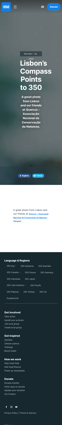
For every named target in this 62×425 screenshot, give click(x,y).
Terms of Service (28, 413)
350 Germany (46, 272)
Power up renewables (14, 370)
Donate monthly (11, 383)
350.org (10, 266)
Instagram (11, 407)
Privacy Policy (11, 413)
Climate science (11, 343)
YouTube (16, 407)
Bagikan (25, 176)
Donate (54, 6)
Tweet (39, 176)
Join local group (11, 324)
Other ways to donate (14, 386)
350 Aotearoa (27, 266)
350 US (43, 292)
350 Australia (44, 266)
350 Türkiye (29, 292)
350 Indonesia (13, 279)
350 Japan (30, 279)
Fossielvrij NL (13, 298)
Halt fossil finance (12, 367)
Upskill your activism (14, 320)
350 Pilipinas (13, 292)
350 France (30, 272)
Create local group (13, 327)
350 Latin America (15, 285)
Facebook (6, 407)
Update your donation (14, 390)
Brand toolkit (10, 351)
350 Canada (12, 272)
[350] (6, 6)
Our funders (10, 394)
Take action (9, 316)
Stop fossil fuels (11, 363)
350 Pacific (35, 285)
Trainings (8, 347)
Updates (8, 340)
